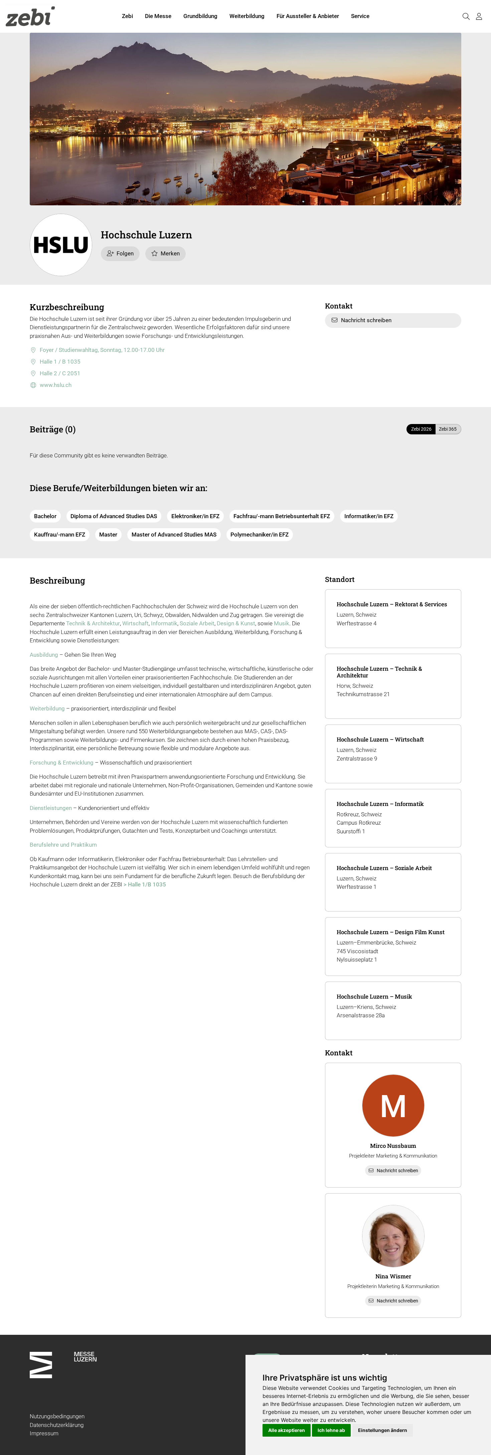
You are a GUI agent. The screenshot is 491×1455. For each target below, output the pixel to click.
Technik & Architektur (93, 623)
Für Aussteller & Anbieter (308, 16)
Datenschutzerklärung (57, 1425)
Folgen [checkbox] (125, 253)
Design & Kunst (236, 623)
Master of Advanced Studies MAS (174, 534)
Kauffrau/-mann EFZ (59, 534)
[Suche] (466, 16)
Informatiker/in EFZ (368, 516)
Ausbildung (44, 654)
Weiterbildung (247, 16)
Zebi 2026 (421, 429)
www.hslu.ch (55, 385)
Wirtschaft (135, 623)
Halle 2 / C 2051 (60, 373)
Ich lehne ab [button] (331, 1430)
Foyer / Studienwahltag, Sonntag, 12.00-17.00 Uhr (102, 350)
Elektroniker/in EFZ (195, 516)
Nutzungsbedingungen (57, 1416)
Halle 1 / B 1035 (60, 361)
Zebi (127, 16)
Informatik (164, 623)
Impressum (44, 1433)
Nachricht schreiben (366, 320)
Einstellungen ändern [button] (382, 1430)
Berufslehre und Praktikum (64, 844)
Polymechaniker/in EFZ (259, 534)
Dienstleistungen (51, 808)
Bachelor (45, 516)
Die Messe (158, 16)
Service (360, 16)
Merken (170, 253)
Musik (281, 623)
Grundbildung (200, 16)
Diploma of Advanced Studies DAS (113, 516)
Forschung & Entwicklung (62, 762)
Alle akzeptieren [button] (286, 1430)
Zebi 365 (448, 429)
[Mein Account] (479, 16)
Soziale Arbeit (197, 623)
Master (108, 534)
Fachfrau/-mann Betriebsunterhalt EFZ (281, 516)
